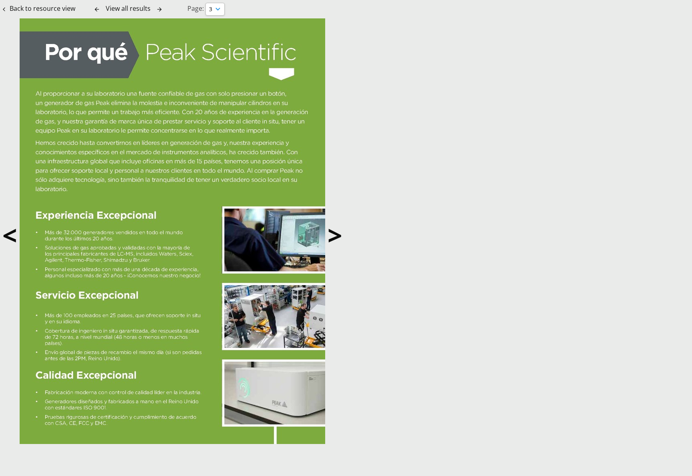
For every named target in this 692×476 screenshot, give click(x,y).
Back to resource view (42, 8)
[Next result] (159, 9)
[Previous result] (97, 9)
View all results (128, 8)
